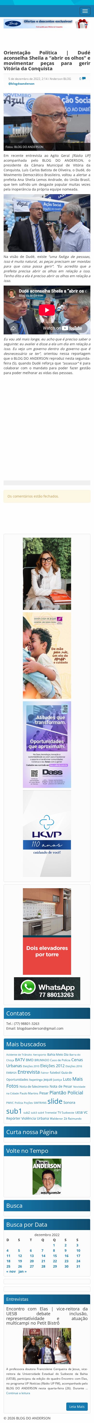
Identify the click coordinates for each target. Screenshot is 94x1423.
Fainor (45, 1072)
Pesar (43, 1093)
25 (8, 1266)
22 (55, 1261)
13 (32, 1255)
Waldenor (56, 1118)
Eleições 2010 (31, 1066)
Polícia (19, 1102)
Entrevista (29, 1072)
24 (78, 1261)
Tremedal (51, 1112)
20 (32, 1261)
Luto (67, 1079)
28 (43, 1266)
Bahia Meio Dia (57, 1054)
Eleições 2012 (52, 1065)
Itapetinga (36, 1080)
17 (78, 1255)
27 (32, 1266)
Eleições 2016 (74, 1066)
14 (43, 1255)
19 (20, 1261)
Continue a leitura (18, 1393)
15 (55, 1255)
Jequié (48, 1079)
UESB (79, 1112)
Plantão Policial (66, 1092)
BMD (30, 1060)
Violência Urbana (35, 1118)
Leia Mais (77, 1406)
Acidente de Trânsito (19, 1054)
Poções (28, 1102)
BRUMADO (41, 1060)
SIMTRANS (40, 1102)
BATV (20, 1059)
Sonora (69, 1102)
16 (66, 1255)
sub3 (34, 1112)
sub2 (26, 1112)
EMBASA (11, 1072)
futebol (55, 1072)
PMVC (10, 1102)
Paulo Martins (29, 1093)
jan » (23, 1271)
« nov (11, 1271)
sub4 (41, 1112)
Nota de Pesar (61, 1086)
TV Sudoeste (66, 1112)
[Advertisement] (47, 38)
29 (55, 1266)
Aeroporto (39, 1054)
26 (20, 1266)
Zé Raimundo (72, 1119)
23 (66, 1261)
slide (54, 1101)
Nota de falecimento (34, 1086)
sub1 (14, 1111)
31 (78, 1266)
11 (8, 1255)
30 (66, 1266)
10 (78, 1250)
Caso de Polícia (60, 1060)
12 (20, 1255)
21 (43, 1261)
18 (8, 1261)
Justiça (57, 1079)
